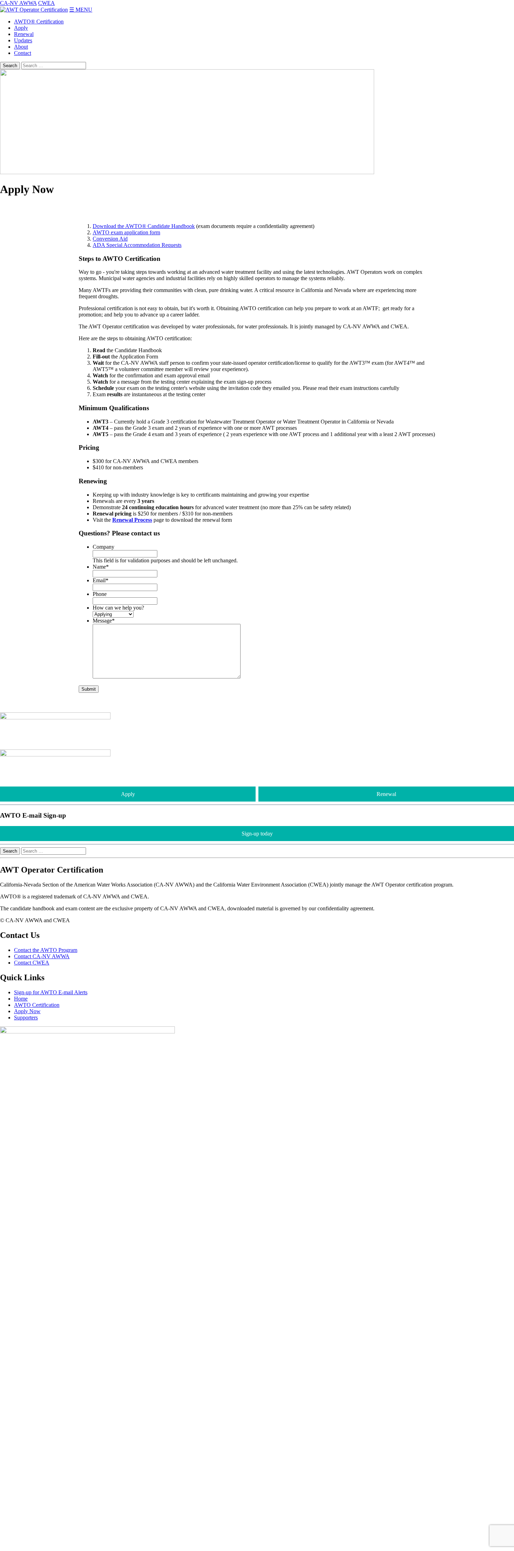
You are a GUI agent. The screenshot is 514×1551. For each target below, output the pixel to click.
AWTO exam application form (126, 232)
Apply (21, 28)
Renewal (24, 34)
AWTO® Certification (39, 21)
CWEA (46, 3)
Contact (22, 53)
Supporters (26, 1017)
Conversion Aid (110, 239)
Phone (100, 594)
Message (104, 621)
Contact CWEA (31, 963)
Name (101, 567)
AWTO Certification (36, 1005)
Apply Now (27, 1011)
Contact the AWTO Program (45, 950)
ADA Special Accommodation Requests (137, 245)
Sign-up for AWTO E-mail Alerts (50, 992)
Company (103, 547)
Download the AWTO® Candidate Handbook (144, 226)
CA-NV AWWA (18, 3)
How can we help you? (118, 608)
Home (21, 999)
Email (100, 580)
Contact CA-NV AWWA (42, 956)
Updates (23, 40)
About (21, 47)
